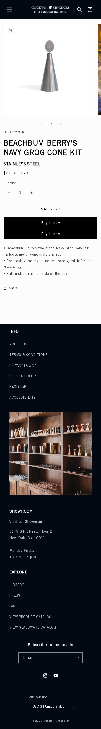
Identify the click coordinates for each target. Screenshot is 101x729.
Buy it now (50, 223)
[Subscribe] (77, 657)
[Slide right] (61, 124)
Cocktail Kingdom (55, 721)
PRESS (14, 595)
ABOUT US (18, 344)
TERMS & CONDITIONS (28, 355)
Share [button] (13, 288)
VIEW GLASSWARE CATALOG (32, 627)
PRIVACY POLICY (22, 365)
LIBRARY (16, 585)
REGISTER (18, 386)
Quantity (10, 183)
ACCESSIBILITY (22, 397)
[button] (9, 9)
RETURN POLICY (22, 376)
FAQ (12, 606)
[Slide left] (40, 124)
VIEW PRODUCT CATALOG (30, 617)
